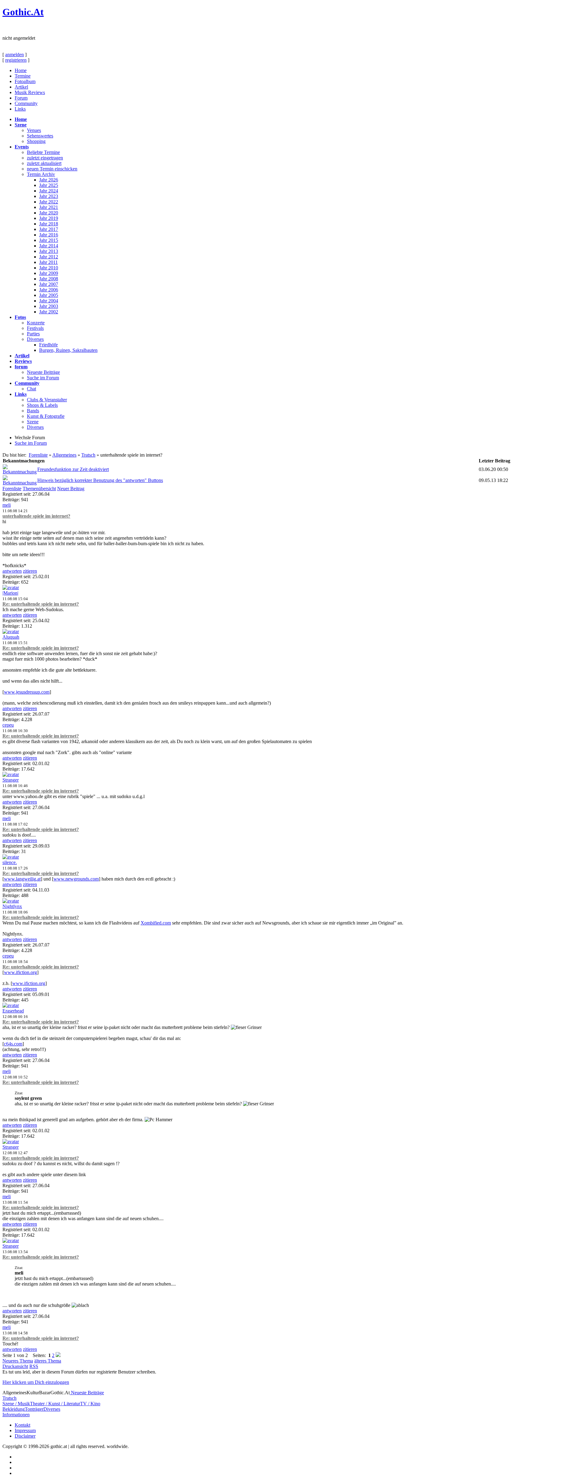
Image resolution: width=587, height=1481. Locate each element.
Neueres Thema (17, 1360)
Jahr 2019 (48, 218)
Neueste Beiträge (43, 372)
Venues (34, 130)
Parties (33, 333)
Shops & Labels (42, 405)
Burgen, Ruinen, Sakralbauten (68, 350)
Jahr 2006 (48, 289)
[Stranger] (10, 774)
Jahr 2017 (48, 229)
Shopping (36, 141)
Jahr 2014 (48, 245)
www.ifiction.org (20, 972)
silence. (9, 862)
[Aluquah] (10, 631)
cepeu (8, 725)
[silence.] (10, 856)
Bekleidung (13, 1409)
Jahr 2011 (48, 262)
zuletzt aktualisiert (44, 163)
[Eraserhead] (10, 1005)
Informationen (16, 1414)
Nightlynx (12, 906)
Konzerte (36, 322)
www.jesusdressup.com (27, 692)
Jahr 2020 (48, 212)
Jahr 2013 (48, 251)
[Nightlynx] (10, 900)
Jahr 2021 (48, 207)
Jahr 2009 (48, 273)
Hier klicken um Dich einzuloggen (35, 1382)
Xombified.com (156, 922)
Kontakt (22, 1425)
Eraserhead (13, 1010)
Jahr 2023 (48, 196)
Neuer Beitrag (70, 488)
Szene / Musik (16, 1403)
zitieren (30, 571)
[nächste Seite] (58, 1355)
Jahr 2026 (48, 179)
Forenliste (38, 455)
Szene (33, 421)
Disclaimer (25, 1436)
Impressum (25, 1430)
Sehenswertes (40, 135)
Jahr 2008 (48, 278)
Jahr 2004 (48, 300)
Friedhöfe (48, 344)
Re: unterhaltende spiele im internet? (40, 604)
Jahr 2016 (48, 234)
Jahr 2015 (48, 240)
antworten (12, 571)
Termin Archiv (41, 174)
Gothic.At (23, 11)
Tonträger (34, 1409)
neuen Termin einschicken (52, 168)
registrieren (16, 60)
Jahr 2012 (48, 256)
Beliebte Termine (43, 152)
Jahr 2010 (48, 267)
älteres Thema (47, 1360)
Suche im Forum (43, 377)
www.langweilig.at (22, 878)
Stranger (10, 779)
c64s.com (13, 1043)
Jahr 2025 (48, 185)
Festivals (35, 328)
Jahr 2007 (48, 284)
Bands (33, 410)
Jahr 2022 (48, 201)
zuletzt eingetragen (45, 157)
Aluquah (10, 637)
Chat (31, 388)
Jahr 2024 (48, 190)
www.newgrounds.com (76, 878)
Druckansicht (15, 1366)
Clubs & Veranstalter (47, 399)
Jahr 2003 (48, 306)
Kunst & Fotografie (46, 416)
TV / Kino (90, 1403)
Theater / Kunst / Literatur (55, 1403)
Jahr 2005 (48, 295)
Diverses (35, 339)
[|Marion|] (10, 587)
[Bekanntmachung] (20, 471)
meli (6, 505)
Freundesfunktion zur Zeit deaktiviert (73, 469)
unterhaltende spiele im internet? (36, 516)
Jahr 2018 (48, 223)
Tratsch (88, 455)
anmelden (14, 54)
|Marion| (10, 593)
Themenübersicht (39, 488)
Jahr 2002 (48, 311)
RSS (33, 1366)
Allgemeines (64, 455)
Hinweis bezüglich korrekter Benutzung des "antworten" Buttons (100, 480)
